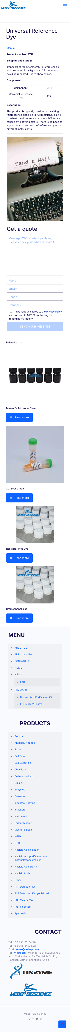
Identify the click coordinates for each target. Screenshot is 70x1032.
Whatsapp (20, 952)
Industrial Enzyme (25, 802)
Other (18, 879)
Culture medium (24, 776)
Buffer (18, 749)
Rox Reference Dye (17, 548)
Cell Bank (20, 756)
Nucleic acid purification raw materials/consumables (31, 858)
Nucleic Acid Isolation (27, 849)
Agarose (19, 736)
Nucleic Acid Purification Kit (36, 697)
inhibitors (20, 809)
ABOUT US (21, 647)
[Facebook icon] (33, 1019)
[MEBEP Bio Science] (13, 5)
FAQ (22, 682)
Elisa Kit (19, 782)
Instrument (21, 816)
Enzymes (20, 789)
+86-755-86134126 (24, 942)
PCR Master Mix (24, 899)
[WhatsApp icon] (29, 1019)
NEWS (18, 674)
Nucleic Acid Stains (26, 866)
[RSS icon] (41, 1019)
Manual (11, 47)
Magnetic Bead (23, 829)
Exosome (20, 796)
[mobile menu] (65, 5)
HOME (18, 667)
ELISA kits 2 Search (31, 703)
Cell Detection (23, 762)
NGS (17, 842)
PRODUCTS (21, 689)
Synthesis (20, 913)
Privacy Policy (54, 311)
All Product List (23, 654)
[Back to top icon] (62, 1024)
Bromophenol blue (16, 608)
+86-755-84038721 (24, 945)
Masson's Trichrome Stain (21, 408)
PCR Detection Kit (25, 886)
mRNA (18, 836)
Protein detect (23, 906)
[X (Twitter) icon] (37, 1019)
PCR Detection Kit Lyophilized (32, 893)
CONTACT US (22, 661)
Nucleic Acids (22, 873)
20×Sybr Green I (15, 488)
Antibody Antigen (25, 742)
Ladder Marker (23, 822)
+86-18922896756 (49, 952)
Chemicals (20, 769)
